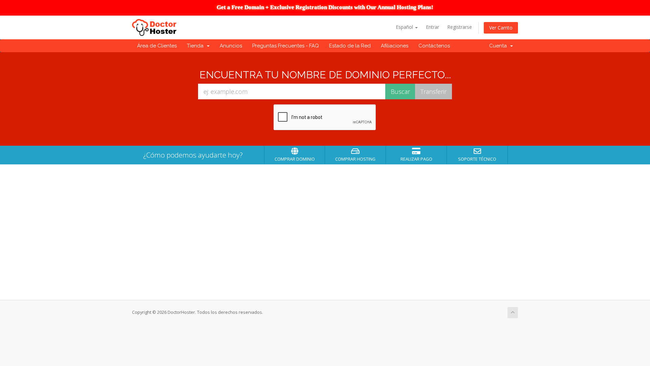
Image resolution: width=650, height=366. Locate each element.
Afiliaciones (394, 46)
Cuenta (499, 46)
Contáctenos (434, 46)
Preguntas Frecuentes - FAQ (285, 46)
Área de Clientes (157, 46)
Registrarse (459, 27)
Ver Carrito (501, 27)
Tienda (196, 46)
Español (405, 27)
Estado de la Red (350, 46)
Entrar (432, 27)
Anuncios (231, 46)
